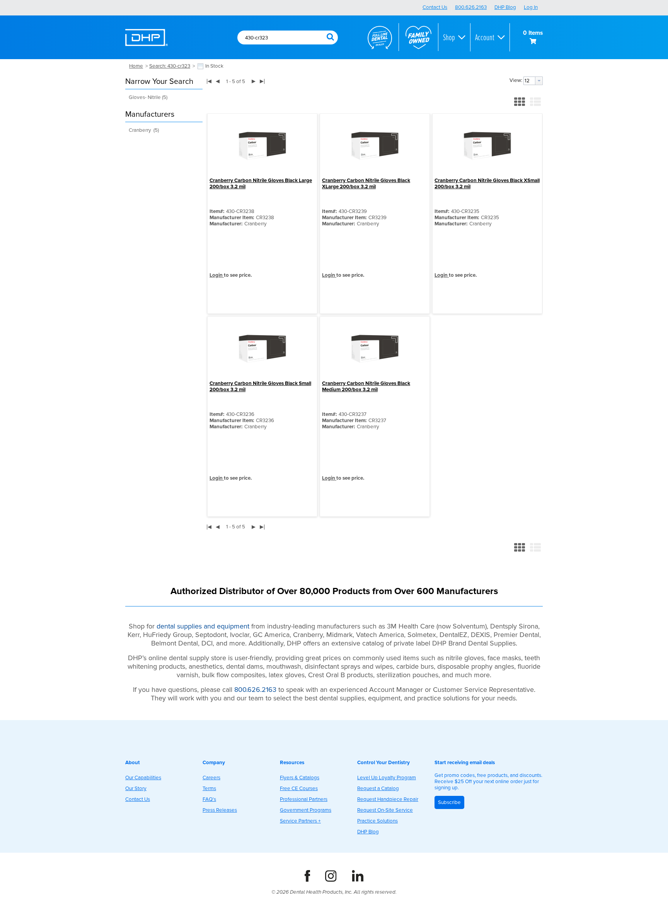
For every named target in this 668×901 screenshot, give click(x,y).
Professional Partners (303, 799)
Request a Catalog (378, 788)
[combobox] (281, 37)
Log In (531, 7)
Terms (209, 788)
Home (136, 66)
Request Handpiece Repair (387, 799)
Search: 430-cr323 (169, 66)
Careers (211, 778)
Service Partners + (300, 821)
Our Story (136, 788)
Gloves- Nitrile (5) (148, 97)
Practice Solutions (377, 821)
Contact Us (435, 7)
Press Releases (220, 810)
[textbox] (278, 37)
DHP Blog (505, 7)
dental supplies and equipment (203, 626)
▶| (262, 81)
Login (217, 275)
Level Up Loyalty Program (386, 778)
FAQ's (209, 799)
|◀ (208, 81)
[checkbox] (201, 66)
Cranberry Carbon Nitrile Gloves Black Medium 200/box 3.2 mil (366, 386)
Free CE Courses (299, 788)
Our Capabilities (143, 778)
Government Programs (305, 810)
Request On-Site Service (385, 810)
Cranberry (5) (144, 130)
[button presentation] (538, 81)
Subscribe (449, 802)
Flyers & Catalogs (299, 778)
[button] (330, 36)
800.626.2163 (471, 7)
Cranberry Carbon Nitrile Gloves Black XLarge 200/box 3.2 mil (366, 183)
